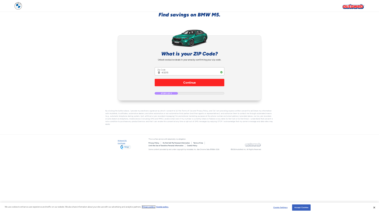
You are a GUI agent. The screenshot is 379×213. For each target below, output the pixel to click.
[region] (189, 207)
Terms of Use (198, 143)
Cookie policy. (162, 207)
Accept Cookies (301, 207)
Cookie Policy (192, 146)
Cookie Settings (280, 207)
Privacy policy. (148, 207)
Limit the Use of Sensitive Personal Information (165, 146)
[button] (126, 147)
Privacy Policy (153, 143)
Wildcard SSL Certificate (122, 142)
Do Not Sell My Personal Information (176, 143)
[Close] (374, 207)
